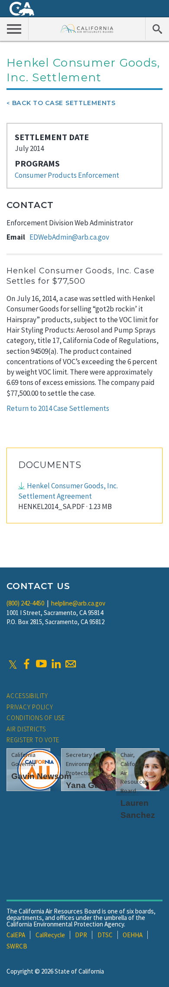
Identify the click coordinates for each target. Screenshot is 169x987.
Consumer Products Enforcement (67, 175)
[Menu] (14, 28)
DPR (81, 935)
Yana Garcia (90, 785)
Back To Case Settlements (64, 103)
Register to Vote (32, 740)
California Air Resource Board (87, 28)
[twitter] (12, 664)
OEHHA (133, 935)
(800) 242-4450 (25, 603)
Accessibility (27, 696)
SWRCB (16, 946)
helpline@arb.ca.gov (78, 603)
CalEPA (15, 935)
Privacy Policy (29, 707)
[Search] (157, 28)
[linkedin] (56, 664)
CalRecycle (50, 935)
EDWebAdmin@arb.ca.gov (69, 237)
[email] (70, 664)
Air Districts (26, 729)
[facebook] (26, 664)
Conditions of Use (35, 718)
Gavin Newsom (41, 776)
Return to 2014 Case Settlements (57, 408)
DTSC (105, 935)
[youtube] (41, 664)
